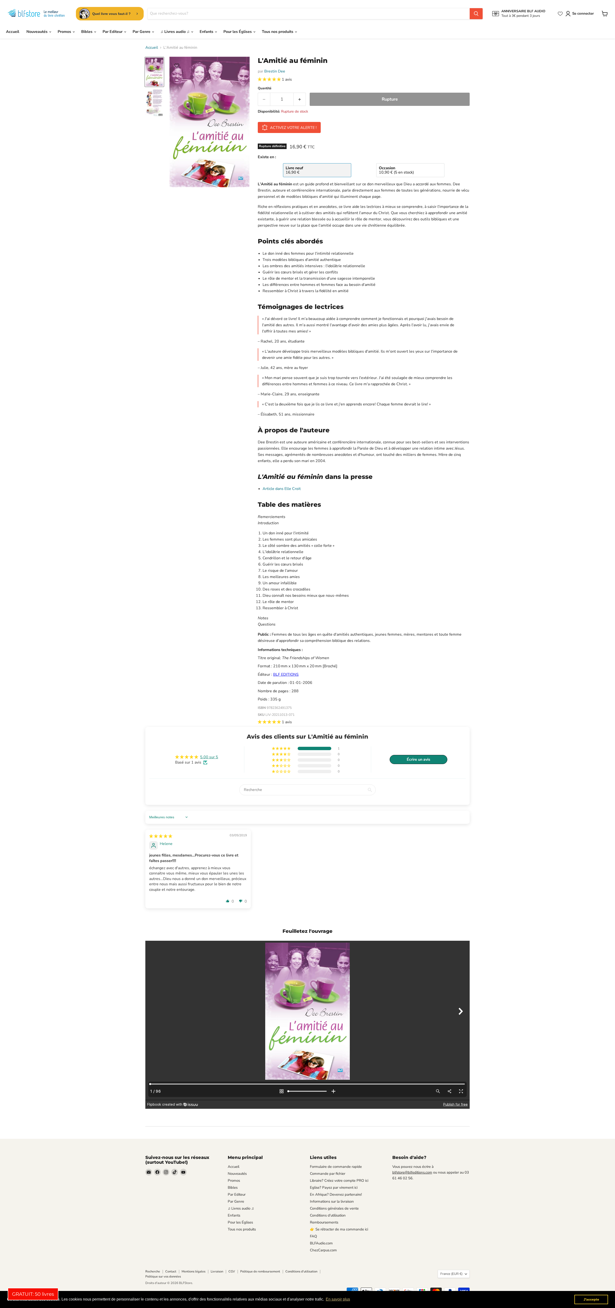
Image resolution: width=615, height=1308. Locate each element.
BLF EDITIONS (286, 674)
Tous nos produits (278, 31)
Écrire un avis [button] (418, 759)
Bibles (87, 31)
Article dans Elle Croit (282, 488)
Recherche (152, 1271)
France (451, 1274)
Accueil (12, 31)
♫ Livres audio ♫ (175, 31)
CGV (231, 1271)
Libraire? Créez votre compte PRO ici (339, 1180)
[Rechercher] (476, 13)
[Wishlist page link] (560, 13)
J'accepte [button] (591, 1299)
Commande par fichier (327, 1173)
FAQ (313, 1236)
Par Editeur (113, 31)
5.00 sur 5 (209, 757)
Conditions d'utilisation (328, 1215)
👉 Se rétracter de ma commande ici (339, 1229)
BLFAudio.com (321, 1243)
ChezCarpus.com (323, 1250)
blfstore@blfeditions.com (412, 1172)
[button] (270, 79)
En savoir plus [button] (338, 1299)
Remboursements (324, 1222)
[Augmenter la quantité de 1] (300, 99)
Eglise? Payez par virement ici (333, 1187)
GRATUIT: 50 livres (33, 1294)
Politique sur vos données (163, 1276)
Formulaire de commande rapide (336, 1166)
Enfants (207, 31)
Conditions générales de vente (334, 1208)
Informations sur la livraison (332, 1201)
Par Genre (142, 31)
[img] (160, 836)
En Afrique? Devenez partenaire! (336, 1194)
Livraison (217, 1271)
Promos (65, 31)
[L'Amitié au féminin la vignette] (154, 72)
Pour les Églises (238, 31)
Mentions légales (193, 1271)
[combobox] (309, 13)
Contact (170, 1271)
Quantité (264, 88)
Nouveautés (37, 31)
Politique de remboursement (260, 1271)
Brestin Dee (274, 71)
